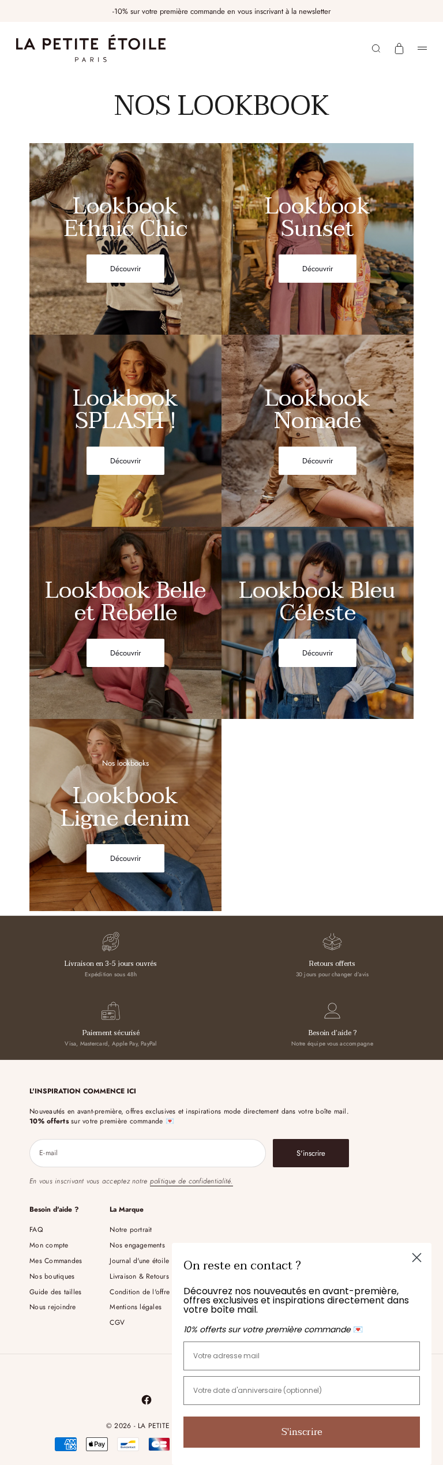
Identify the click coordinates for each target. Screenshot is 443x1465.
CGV (117, 1322)
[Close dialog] (417, 1257)
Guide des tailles (55, 1292)
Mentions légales (136, 1307)
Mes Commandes (55, 1261)
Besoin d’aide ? (332, 1033)
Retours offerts (332, 963)
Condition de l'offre (140, 1292)
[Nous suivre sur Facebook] (146, 1400)
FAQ (36, 1229)
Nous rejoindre (52, 1307)
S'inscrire (301, 1432)
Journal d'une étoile (139, 1261)
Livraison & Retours (139, 1276)
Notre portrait (131, 1229)
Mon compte (48, 1245)
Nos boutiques (51, 1276)
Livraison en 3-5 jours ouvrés (111, 963)
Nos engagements (137, 1245)
